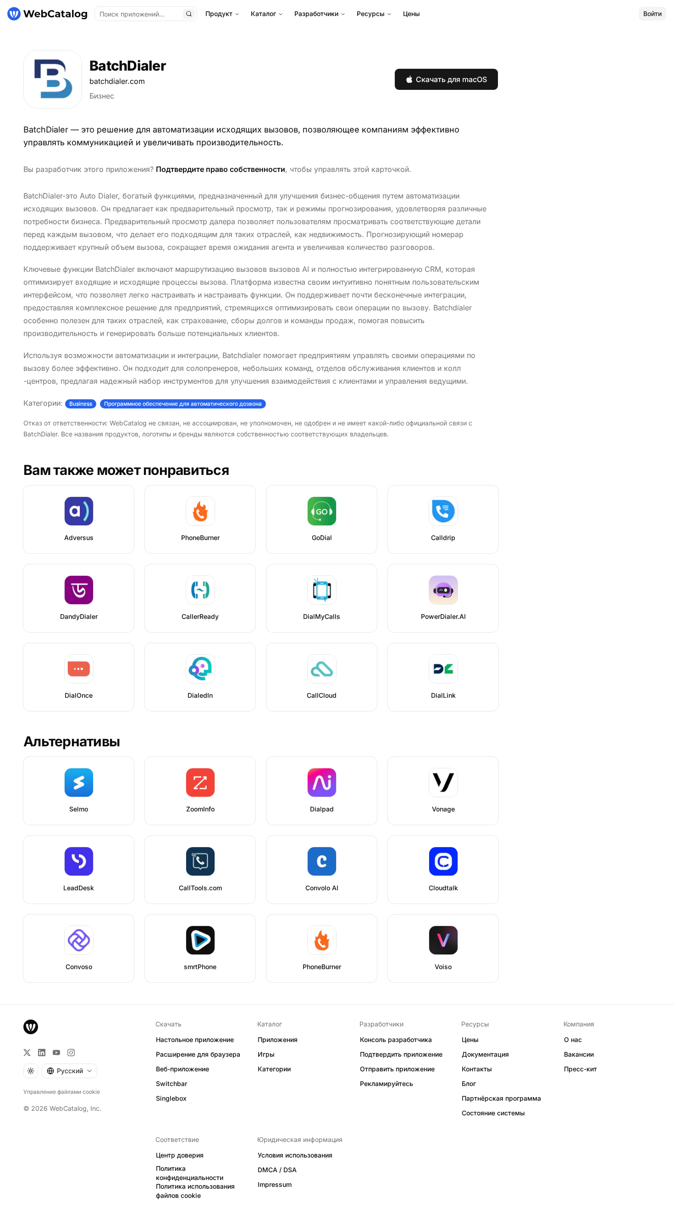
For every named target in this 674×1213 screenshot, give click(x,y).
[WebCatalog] (30, 1027)
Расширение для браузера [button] (198, 1054)
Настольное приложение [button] (195, 1039)
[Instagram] (71, 1052)
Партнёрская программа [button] (501, 1098)
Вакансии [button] (579, 1054)
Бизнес (101, 95)
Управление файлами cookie (61, 1091)
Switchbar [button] (171, 1083)
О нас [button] (573, 1039)
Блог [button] (469, 1083)
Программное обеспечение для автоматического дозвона (183, 403)
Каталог (263, 13)
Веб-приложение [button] (182, 1069)
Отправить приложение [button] (397, 1069)
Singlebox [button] (171, 1098)
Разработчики (316, 13)
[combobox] (69, 1071)
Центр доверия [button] (180, 1155)
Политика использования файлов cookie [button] (195, 1191)
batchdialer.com (117, 81)
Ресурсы (371, 13)
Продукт (218, 13)
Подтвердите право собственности (220, 169)
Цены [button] (470, 1039)
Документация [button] (485, 1054)
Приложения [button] (278, 1039)
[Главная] (47, 13)
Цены (411, 13)
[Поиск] (188, 13)
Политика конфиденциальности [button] (189, 1173)
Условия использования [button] (295, 1155)
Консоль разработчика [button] (396, 1039)
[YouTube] (56, 1052)
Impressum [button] (275, 1184)
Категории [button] (274, 1069)
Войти (652, 13)
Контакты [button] (477, 1069)
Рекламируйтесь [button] (386, 1083)
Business (80, 403)
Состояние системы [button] (493, 1113)
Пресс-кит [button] (580, 1069)
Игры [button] (266, 1054)
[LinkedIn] (41, 1052)
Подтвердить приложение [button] (401, 1054)
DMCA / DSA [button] (277, 1170)
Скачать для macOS (451, 79)
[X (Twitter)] (27, 1052)
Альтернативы (71, 741)
